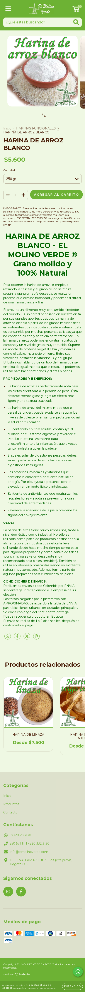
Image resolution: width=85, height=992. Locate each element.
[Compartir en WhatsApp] (7, 636)
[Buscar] (76, 22)
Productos (11, 804)
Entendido (72, 986)
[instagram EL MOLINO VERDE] (8, 891)
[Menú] (8, 8)
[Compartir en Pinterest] (36, 638)
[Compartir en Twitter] (27, 638)
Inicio (7, 128)
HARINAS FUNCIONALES (36, 128)
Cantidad (9, 170)
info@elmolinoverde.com (29, 852)
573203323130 (20, 835)
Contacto (10, 812)
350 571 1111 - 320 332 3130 (29, 843)
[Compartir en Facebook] (17, 638)
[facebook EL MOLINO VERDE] (21, 891)
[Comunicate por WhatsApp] (78, 972)
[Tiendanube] (17, 974)
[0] (76, 10)
